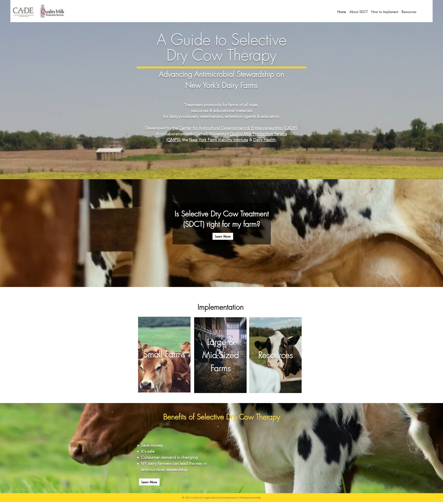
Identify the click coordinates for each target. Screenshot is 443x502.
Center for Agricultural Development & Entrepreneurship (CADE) (238, 127)
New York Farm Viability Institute (218, 139)
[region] (164, 353)
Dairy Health (264, 139)
